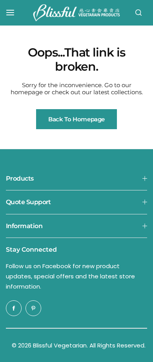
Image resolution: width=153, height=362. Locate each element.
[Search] (138, 12)
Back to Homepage (76, 119)
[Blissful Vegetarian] (76, 13)
